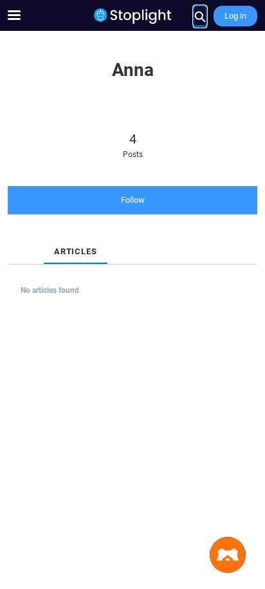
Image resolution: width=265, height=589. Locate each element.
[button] (228, 555)
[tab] (18, 241)
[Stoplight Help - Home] (132, 16)
